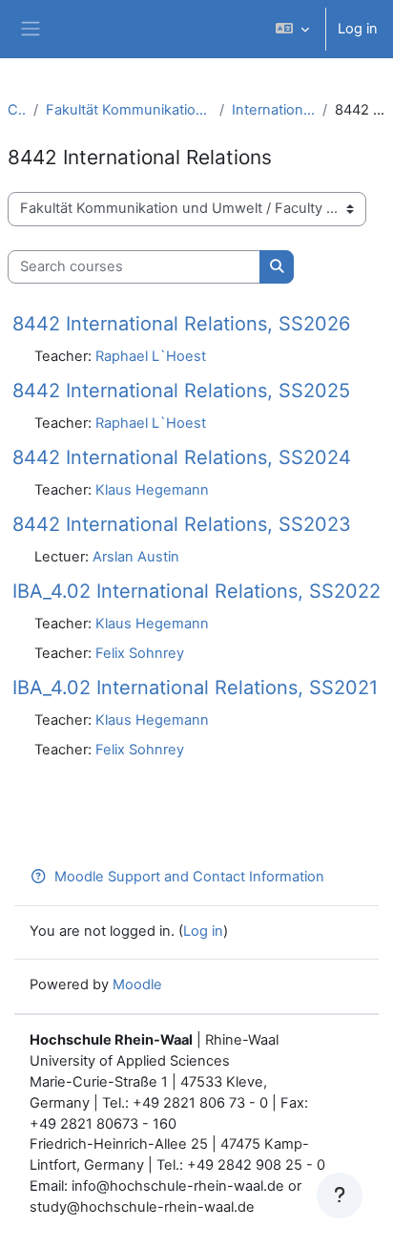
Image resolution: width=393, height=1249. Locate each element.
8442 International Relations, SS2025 (181, 390)
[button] (292, 29)
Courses (17, 109)
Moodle (137, 984)
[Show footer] (339, 1195)
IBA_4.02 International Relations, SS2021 (195, 687)
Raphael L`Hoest (150, 356)
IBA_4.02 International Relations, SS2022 (196, 591)
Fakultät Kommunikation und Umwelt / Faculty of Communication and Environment (129, 109)
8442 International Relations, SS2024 (181, 457)
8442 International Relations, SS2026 (181, 323)
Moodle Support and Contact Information (189, 876)
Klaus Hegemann (152, 489)
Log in (358, 28)
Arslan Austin (136, 556)
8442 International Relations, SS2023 (181, 524)
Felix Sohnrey (139, 653)
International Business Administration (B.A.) (273, 109)
